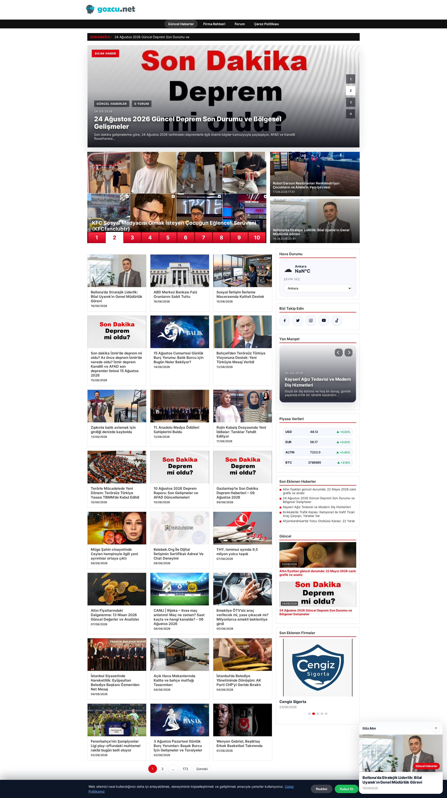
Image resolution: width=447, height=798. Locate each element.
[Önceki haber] (339, 353)
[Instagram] (310, 320)
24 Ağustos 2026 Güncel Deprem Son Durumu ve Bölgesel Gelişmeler (167, 37)
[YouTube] (323, 320)
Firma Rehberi (214, 24)
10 (257, 237)
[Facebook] (284, 320)
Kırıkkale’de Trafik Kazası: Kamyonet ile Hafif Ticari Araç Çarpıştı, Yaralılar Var (319, 514)
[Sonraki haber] (348, 353)
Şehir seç (292, 279)
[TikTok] (337, 320)
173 (185, 769)
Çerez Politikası (266, 24)
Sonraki (202, 769)
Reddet (321, 789)
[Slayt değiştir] (309, 714)
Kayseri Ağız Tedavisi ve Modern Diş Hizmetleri (317, 507)
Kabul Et (346, 789)
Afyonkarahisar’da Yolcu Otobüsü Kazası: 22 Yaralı (319, 521)
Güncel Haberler (181, 24)
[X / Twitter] (297, 320)
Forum (240, 24)
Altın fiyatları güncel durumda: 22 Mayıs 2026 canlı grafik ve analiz (319, 491)
